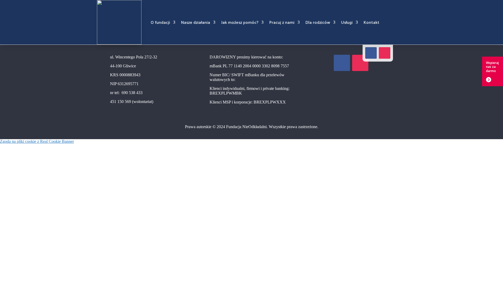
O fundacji (160, 22)
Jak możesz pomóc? (239, 22)
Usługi (347, 22)
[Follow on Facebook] (371, 53)
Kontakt (371, 22)
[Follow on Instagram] (384, 53)
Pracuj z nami (281, 22)
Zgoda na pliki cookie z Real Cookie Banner (37, 141)
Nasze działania (195, 22)
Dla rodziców (317, 22)
